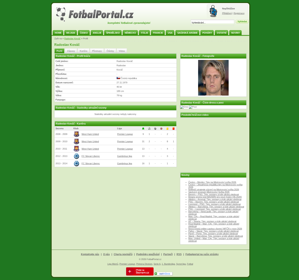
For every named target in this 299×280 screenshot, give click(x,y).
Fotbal (190, 264)
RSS (179, 254)
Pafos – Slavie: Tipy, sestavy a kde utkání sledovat (213, 231)
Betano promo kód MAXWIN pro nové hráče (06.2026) (215, 197)
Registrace (239, 13)
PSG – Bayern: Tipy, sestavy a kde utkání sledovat (213, 202)
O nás (106, 254)
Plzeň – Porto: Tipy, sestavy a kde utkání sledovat (213, 233)
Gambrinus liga (124, 156)
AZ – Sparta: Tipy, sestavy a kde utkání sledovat (212, 221)
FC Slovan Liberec (91, 156)
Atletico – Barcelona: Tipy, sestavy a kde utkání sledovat (216, 206)
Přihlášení (227, 13)
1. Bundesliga (168, 264)
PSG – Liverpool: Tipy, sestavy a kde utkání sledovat (214, 209)
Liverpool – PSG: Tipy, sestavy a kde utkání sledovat (214, 204)
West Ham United (90, 134)
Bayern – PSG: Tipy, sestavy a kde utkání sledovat (213, 194)
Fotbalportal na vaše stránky (202, 254)
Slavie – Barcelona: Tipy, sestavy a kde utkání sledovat (215, 236)
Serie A (157, 264)
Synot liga (181, 264)
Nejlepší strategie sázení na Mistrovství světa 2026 (213, 189)
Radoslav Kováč (72, 38)
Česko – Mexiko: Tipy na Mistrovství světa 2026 (212, 182)
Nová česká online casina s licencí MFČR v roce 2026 (215, 228)
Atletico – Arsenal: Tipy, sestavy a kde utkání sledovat (214, 199)
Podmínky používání (147, 254)
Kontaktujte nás (90, 254)
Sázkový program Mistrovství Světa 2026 (208, 192)
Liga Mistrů (112, 264)
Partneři (168, 254)
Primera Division (144, 264)
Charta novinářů (123, 254)
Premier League (125, 134)
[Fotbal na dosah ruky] (98, 21)
